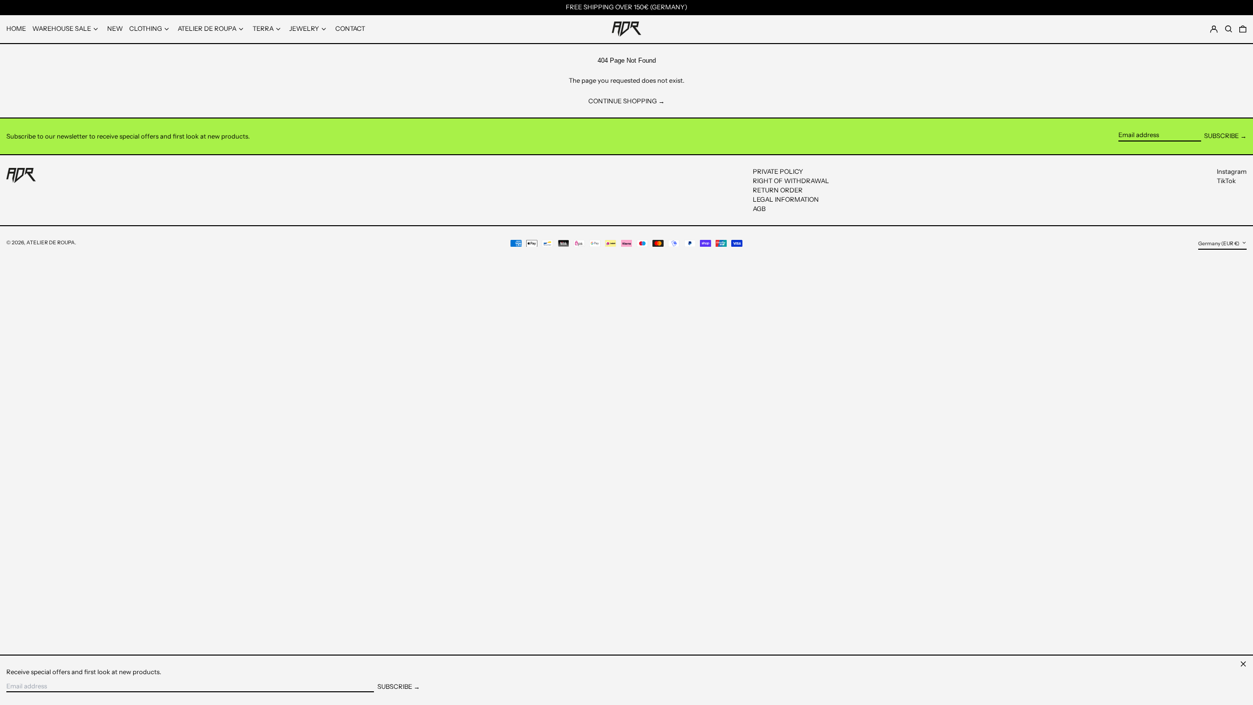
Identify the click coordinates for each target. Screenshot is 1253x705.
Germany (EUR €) (1219, 243)
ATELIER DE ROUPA (50, 242)
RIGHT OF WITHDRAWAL (791, 181)
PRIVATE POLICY (778, 171)
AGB (759, 208)
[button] (1243, 29)
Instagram (1232, 171)
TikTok (1226, 181)
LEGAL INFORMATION (786, 199)
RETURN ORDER (778, 190)
